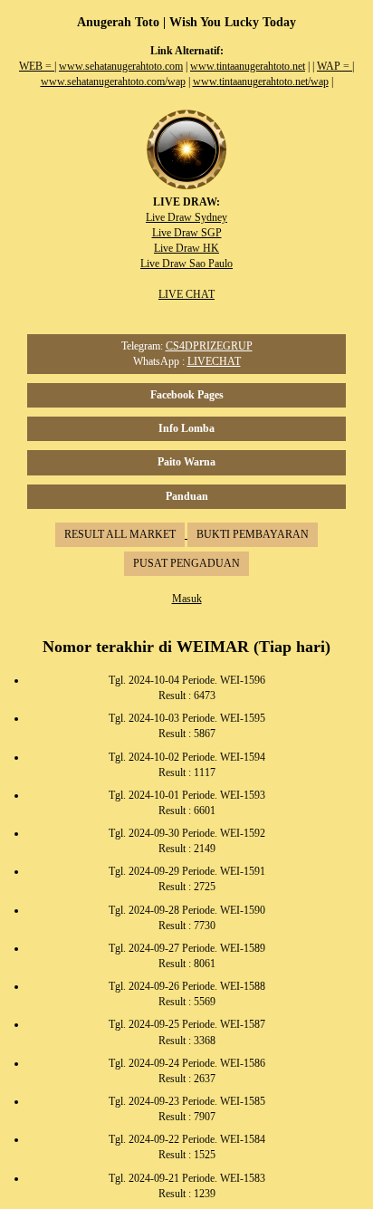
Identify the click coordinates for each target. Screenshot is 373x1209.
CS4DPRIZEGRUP (209, 346)
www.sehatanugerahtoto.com (121, 66)
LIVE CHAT (186, 294)
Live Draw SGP (187, 232)
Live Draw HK (186, 248)
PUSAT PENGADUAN (186, 563)
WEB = (36, 66)
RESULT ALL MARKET (120, 534)
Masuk (187, 598)
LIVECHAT (214, 361)
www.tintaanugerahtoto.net (247, 66)
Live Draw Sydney (186, 217)
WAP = (334, 66)
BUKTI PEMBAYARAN (252, 534)
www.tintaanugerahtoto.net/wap (261, 81)
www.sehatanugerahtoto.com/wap (113, 81)
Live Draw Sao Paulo (186, 263)
